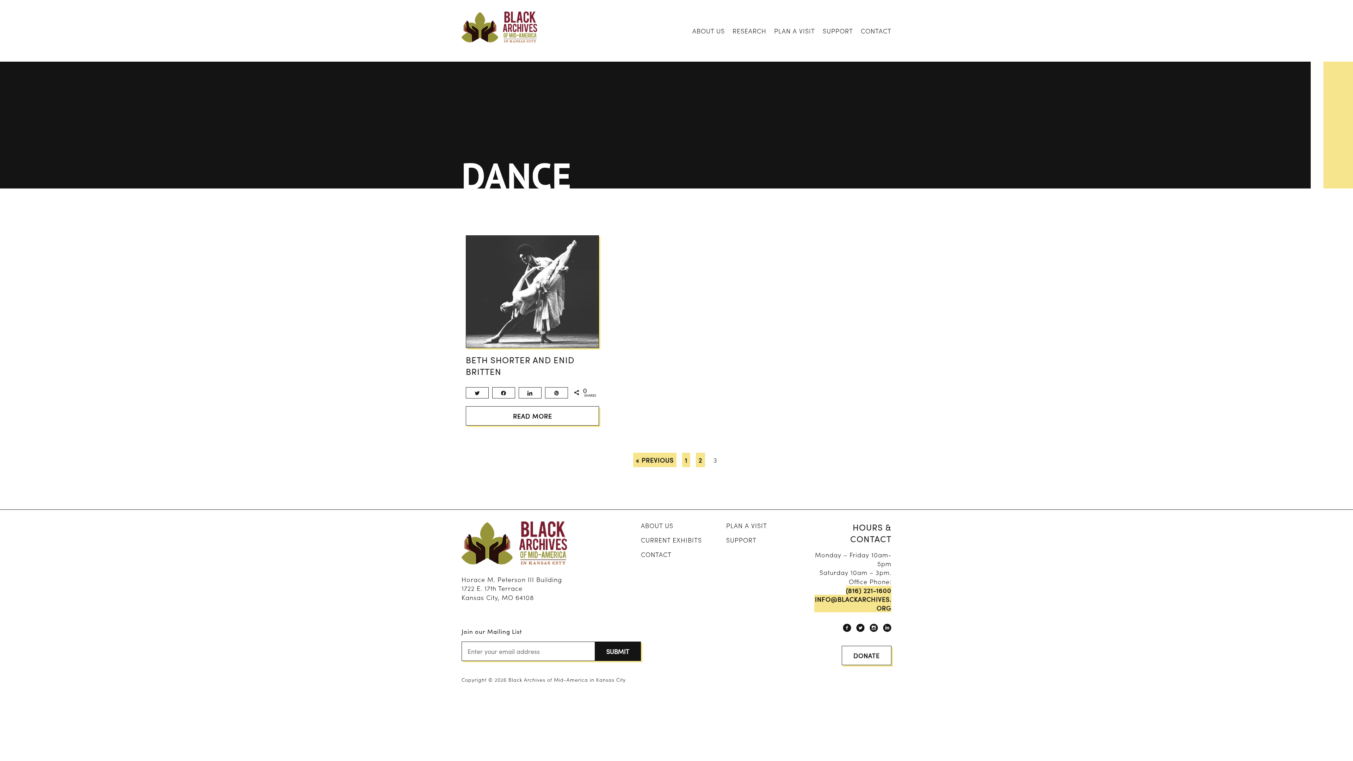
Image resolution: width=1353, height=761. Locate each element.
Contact (876, 30)
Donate (866, 655)
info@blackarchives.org (853, 603)
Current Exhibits (671, 540)
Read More (532, 416)
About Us (708, 30)
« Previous (655, 460)
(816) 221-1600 (868, 590)
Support (838, 30)
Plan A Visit (794, 30)
